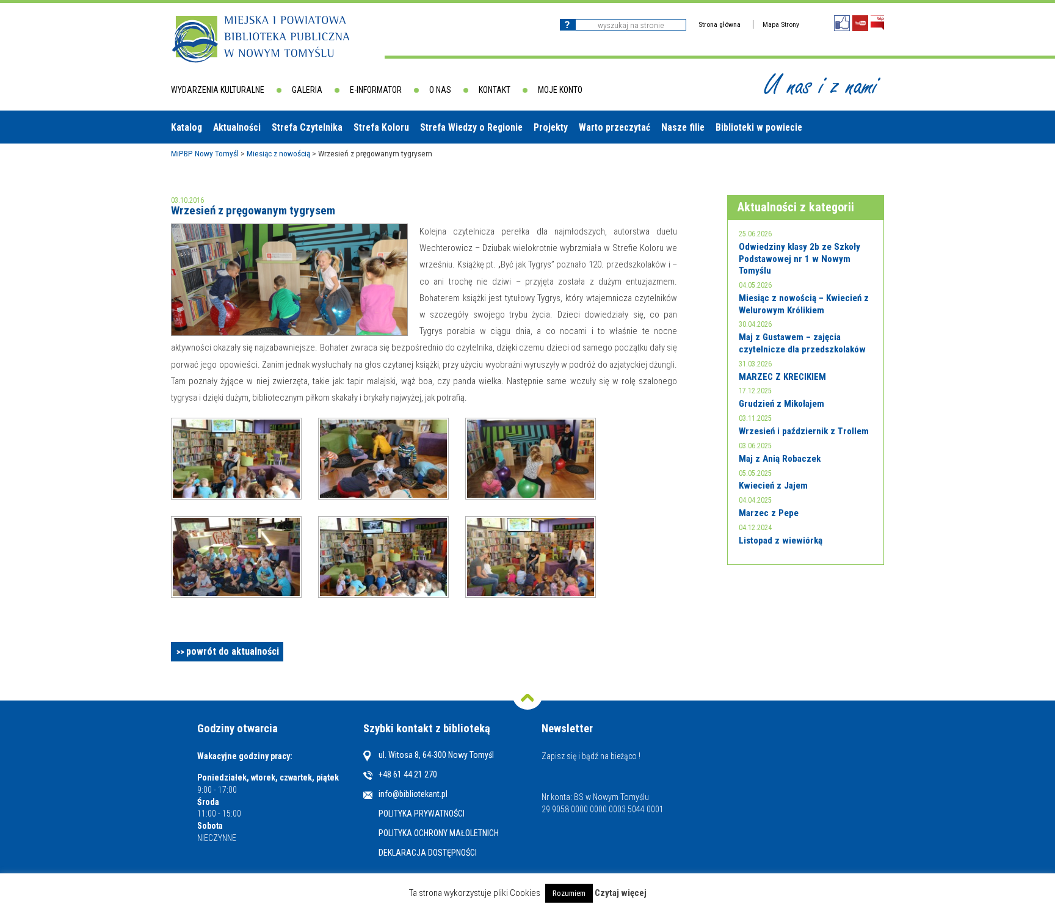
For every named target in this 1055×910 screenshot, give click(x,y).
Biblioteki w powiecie (759, 127)
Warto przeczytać (614, 127)
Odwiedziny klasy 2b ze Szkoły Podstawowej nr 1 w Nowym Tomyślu (799, 258)
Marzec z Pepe (769, 513)
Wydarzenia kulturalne (217, 90)
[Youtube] (860, 23)
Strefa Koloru (381, 127)
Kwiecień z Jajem (773, 485)
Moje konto (560, 90)
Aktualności (237, 127)
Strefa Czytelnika (307, 127)
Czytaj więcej (621, 893)
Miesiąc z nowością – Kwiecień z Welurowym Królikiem (804, 304)
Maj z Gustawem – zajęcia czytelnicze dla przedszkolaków (802, 343)
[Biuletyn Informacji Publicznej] (877, 23)
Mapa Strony (781, 24)
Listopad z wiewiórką (780, 540)
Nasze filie (683, 127)
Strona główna (719, 24)
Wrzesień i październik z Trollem (804, 431)
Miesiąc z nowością (278, 153)
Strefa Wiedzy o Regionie (471, 127)
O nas (440, 90)
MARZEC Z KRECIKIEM (782, 376)
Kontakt (494, 90)
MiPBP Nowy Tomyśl (205, 153)
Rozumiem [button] (569, 893)
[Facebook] (842, 23)
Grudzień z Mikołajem (781, 403)
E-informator (376, 90)
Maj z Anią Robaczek (780, 458)
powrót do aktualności (232, 651)
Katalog (186, 127)
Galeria (307, 90)
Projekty (551, 127)
